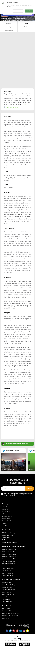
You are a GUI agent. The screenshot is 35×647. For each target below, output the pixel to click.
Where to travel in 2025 (9, 559)
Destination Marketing (8, 563)
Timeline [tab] (8, 23)
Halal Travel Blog (7, 592)
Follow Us (5, 514)
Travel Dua (5, 597)
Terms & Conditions (9, 495)
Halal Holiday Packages (9, 533)
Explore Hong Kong (7, 575)
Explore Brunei (6, 570)
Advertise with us (7, 516)
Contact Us (5, 509)
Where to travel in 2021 (9, 549)
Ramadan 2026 (6, 611)
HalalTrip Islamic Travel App (10, 613)
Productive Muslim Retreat (10, 615)
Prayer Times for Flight (9, 585)
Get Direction (9, 30)
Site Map (4, 525)
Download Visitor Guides (9, 566)
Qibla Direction (6, 582)
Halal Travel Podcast (8, 594)
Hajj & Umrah (6, 608)
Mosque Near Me (7, 587)
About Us (4, 506)
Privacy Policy (28, 494)
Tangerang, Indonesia (11, 107)
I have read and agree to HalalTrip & (19, 494)
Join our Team (6, 511)
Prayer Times (6, 599)
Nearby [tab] (9, 27)
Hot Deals (5, 540)
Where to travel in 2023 (9, 554)
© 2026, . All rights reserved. (18, 640)
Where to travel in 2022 (9, 551)
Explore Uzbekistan (8, 568)
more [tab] (24, 104)
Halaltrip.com (15, 640)
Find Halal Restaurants (9, 589)
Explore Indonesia (7, 573)
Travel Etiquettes (7, 601)
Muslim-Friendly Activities (10, 542)
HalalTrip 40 (5, 618)
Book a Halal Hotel (7, 535)
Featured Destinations (8, 561)
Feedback (5, 523)
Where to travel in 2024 (9, 556)
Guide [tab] (26, 23)
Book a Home (6, 537)
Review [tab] (26, 27)
